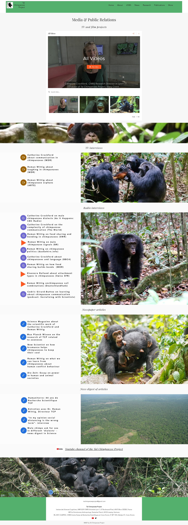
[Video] (23, 157)
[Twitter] (96, 518)
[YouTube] (93, 518)
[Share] (133, 33)
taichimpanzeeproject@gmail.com (94, 501)
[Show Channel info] (138, 33)
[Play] (23, 243)
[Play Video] (63, 104)
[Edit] (23, 324)
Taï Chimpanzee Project (19, 5)
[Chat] (23, 218)
